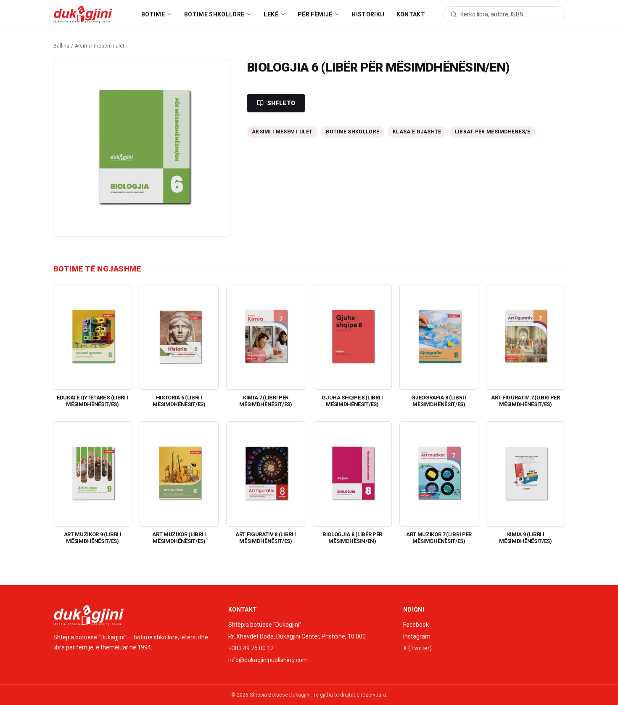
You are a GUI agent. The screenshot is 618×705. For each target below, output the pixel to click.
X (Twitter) (417, 648)
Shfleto (281, 103)
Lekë (271, 14)
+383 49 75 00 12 (251, 648)
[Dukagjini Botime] (82, 14)
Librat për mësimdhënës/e (492, 132)
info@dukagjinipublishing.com (268, 660)
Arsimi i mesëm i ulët (99, 46)
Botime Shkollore (214, 14)
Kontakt (410, 14)
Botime (153, 14)
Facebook (416, 624)
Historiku (367, 14)
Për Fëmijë (315, 14)
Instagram (416, 636)
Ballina (61, 46)
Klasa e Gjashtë (417, 132)
